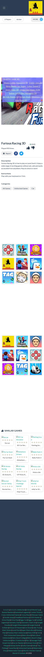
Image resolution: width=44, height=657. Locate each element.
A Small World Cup (33, 610)
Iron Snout (28, 628)
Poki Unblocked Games (13, 635)
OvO (39, 633)
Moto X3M (32, 633)
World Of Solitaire (19, 653)
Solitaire (5, 628)
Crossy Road (26, 615)
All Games (6, 188)
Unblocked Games (21, 188)
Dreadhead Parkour (22, 617)
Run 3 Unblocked (18, 640)
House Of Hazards (16, 628)
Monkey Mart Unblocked (17, 633)
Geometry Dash (15, 622)
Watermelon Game (15, 651)
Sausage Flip (36, 640)
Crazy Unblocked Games (10, 615)
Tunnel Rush (12, 648)
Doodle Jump (9, 617)
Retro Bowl (26, 635)
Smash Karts (7, 643)
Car (33, 188)
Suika (34, 645)
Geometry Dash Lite (28, 622)
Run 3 (28, 640)
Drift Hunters (35, 617)
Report (8, 153)
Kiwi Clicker (7, 630)
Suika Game (26, 645)
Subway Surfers (15, 645)
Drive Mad (6, 620)
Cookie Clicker (36, 612)
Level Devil (16, 630)
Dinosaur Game (37, 615)
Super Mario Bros (28, 630)
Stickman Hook (31, 643)
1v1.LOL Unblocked (17, 610)
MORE (35, 19)
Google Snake (34, 625)
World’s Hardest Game (31, 651)
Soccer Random (18, 643)
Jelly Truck (37, 628)
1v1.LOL (6, 610)
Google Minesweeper (20, 625)
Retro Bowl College (19, 638)
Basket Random (8, 612)
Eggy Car (23, 620)
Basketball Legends (22, 612)
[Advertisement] (22, 50)
